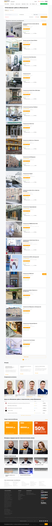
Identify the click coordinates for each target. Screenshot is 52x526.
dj (40, 521)
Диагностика (32, 481)
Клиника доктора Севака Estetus (30, 40)
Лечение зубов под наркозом (26, 483)
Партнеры (19, 497)
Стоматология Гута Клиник (29, 340)
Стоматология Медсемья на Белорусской (32, 306)
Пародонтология (15, 485)
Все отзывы (6, 374)
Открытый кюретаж (41, 484)
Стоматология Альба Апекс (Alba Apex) (31, 90)
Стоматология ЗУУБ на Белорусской (31, 256)
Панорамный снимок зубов (8, 485)
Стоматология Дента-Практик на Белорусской (30, 291)
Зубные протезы (15, 482)
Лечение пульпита (6, 484)
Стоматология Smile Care (28, 123)
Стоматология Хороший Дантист (30, 323)
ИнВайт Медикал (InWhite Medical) (12, 405)
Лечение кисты (41, 483)
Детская (23, 481)
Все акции (46, 419)
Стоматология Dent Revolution (29, 57)
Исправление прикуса (33, 482)
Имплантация (23, 482)
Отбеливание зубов (33, 484)
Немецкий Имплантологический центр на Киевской (15, 408)
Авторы (19, 493)
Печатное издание (20, 494)
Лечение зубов (15, 483)
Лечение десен (6, 483)
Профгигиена (32, 485)
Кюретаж (40, 482)
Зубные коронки (6, 482)
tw (47, 521)
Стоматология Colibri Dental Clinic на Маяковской (31, 241)
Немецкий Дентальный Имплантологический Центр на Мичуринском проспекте (9, 367)
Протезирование (24, 485)
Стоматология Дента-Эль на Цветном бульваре (31, 191)
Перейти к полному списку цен (26, 415)
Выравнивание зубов (16, 481)
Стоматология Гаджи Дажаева (29, 206)
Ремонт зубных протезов (42, 485)
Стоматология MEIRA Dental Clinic (30, 223)
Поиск (43, 1)
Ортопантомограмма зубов (25, 484)
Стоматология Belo (10, 410)
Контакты (19, 499)
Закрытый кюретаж (41, 481)
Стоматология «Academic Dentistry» (40, 366)
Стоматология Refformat (28, 273)
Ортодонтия (14, 484)
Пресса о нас (19, 496)
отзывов (30, 26)
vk (41, 521)
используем (7, 524)
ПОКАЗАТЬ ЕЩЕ (26, 356)
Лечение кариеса (32, 483)
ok (45, 521)
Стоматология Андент (28, 173)
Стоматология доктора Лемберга (30, 107)
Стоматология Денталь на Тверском (31, 140)
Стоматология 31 (26, 73)
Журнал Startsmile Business (21, 495)
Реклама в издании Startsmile (30, 493)
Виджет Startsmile (20, 498)
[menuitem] (7, 4)
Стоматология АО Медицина (29, 157)
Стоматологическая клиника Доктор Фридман (31, 24)
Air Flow (5, 481)
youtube (43, 521)
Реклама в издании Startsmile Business (31, 494)
